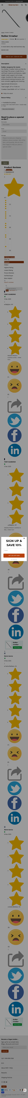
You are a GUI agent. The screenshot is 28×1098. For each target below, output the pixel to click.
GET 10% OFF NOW (14, 555)
